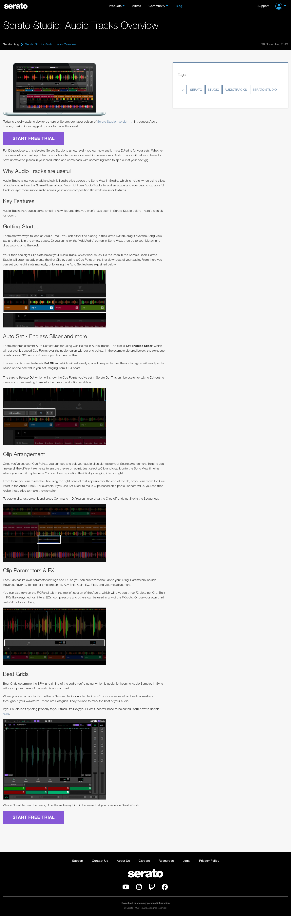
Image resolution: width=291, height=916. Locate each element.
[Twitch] (151, 888)
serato (196, 89)
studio (213, 89)
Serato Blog (11, 44)
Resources (166, 860)
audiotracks (236, 89)
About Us (123, 860)
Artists (136, 6)
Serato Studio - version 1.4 (115, 121)
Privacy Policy (209, 860)
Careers (144, 860)
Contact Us (100, 860)
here (6, 713)
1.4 (182, 89)
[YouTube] (125, 888)
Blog (179, 6)
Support (263, 6)
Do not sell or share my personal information (146, 903)
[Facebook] (165, 888)
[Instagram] (139, 888)
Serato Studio (264, 89)
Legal (186, 860)
